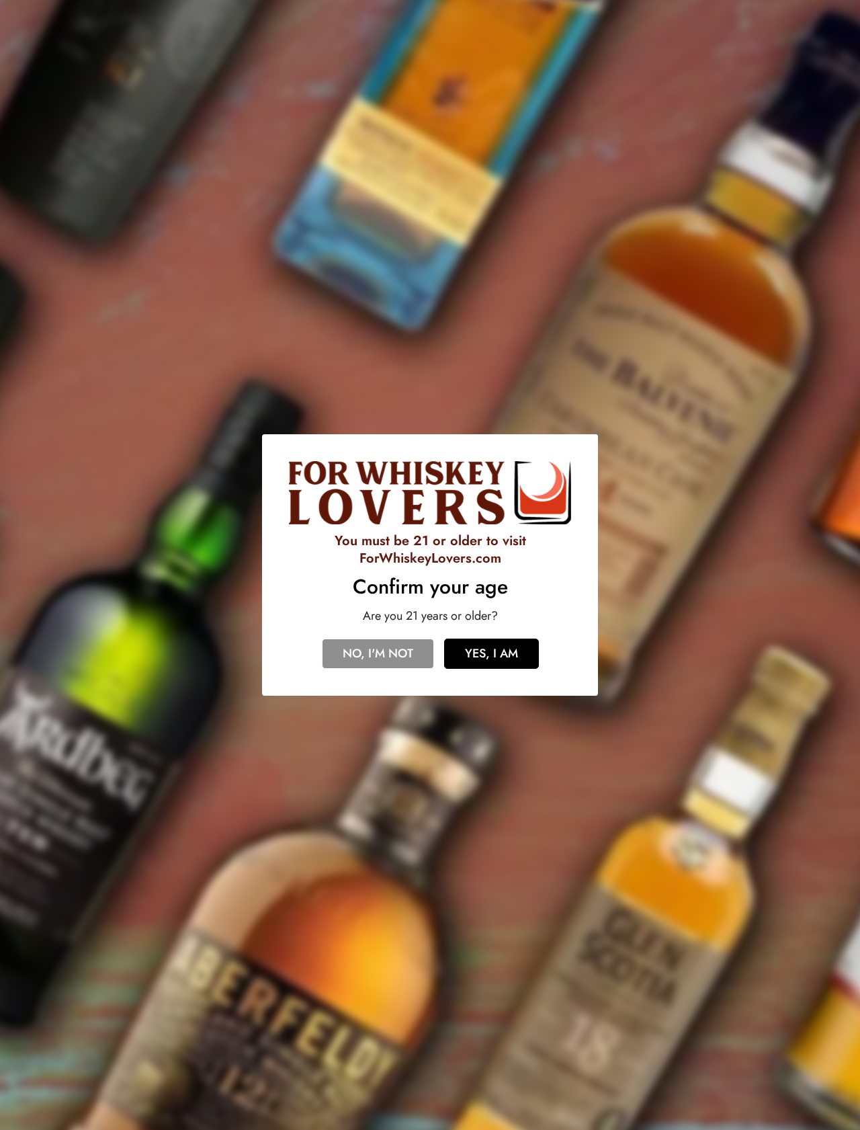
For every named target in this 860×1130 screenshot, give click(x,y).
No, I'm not (378, 653)
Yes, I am (491, 653)
